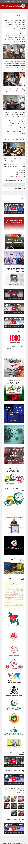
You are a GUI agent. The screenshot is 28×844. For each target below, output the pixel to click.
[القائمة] (3, 6)
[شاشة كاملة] (6, 212)
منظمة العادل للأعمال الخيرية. (16, 790)
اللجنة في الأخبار (19, 792)
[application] (14, 208)
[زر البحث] (5, 198)
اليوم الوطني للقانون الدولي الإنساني (14, 789)
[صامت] (8, 212)
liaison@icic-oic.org (14, 176)
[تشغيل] (22, 212)
